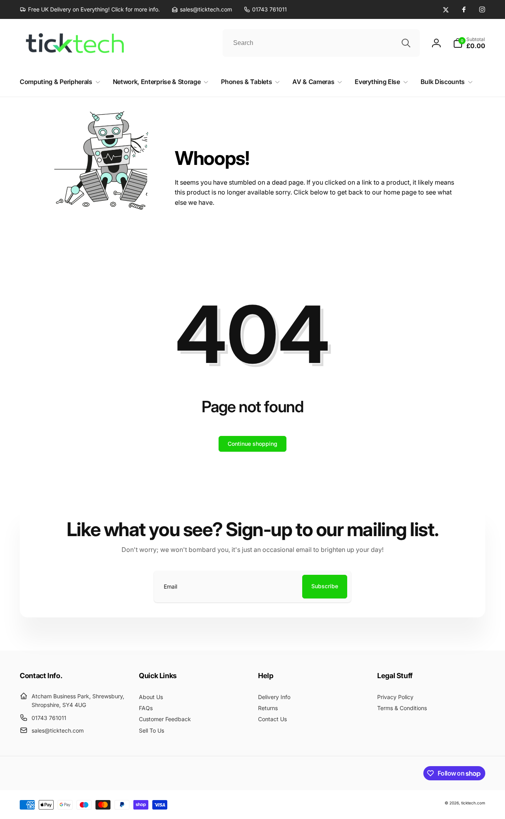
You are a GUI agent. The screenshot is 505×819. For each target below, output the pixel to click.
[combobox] (321, 43)
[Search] (406, 43)
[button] (469, 43)
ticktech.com (473, 802)
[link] (90, 9)
